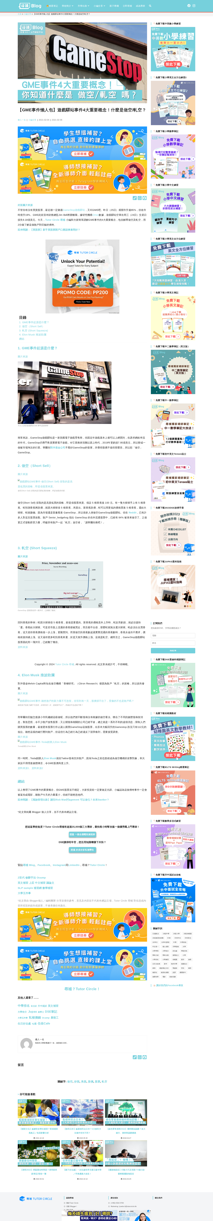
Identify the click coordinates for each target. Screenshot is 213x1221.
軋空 (104, 1081)
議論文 (50, 882)
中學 (174, 942)
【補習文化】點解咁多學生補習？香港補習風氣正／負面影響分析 (39, 1131)
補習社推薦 (165, 972)
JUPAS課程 (165, 942)
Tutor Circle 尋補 (55, 219)
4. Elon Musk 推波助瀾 (32, 334)
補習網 (37, 887)
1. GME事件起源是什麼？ (34, 322)
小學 (184, 955)
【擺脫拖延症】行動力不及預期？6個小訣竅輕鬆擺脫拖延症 (126, 1172)
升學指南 (176, 946)
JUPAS (154, 942)
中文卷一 (155, 946)
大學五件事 (24, 893)
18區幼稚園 (188, 934)
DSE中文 (178, 938)
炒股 (77, 1081)
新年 (165, 964)
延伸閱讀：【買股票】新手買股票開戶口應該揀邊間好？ (49, 229)
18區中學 (166, 934)
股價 (90, 1081)
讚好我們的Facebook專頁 (169, 985)
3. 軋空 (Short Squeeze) (33, 330)
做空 (70, 1081)
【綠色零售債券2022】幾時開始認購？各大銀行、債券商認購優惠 (126, 1131)
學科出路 (166, 955)
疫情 (154, 968)
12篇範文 (155, 934)
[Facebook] (144, 198)
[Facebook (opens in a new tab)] (189, 5)
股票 (97, 1081)
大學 (184, 946)
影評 (182, 959)
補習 (189, 968)
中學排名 (183, 942)
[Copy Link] (134, 198)
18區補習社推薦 (157, 938)
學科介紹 (155, 955)
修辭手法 (30, 877)
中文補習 (40, 882)
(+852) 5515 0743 (117, 1203)
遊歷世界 (155, 977)
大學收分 (166, 951)
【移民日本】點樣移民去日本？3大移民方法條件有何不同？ (82, 1131)
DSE (169, 938)
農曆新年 (183, 972)
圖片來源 (23, 356)
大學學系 (155, 951)
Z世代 (21, 877)
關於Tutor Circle (72, 1203)
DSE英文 (188, 938)
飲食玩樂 (173, 977)
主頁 (20, 14)
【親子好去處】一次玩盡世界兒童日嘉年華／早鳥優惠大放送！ (82, 1172)
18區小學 (176, 934)
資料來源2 (37, 768)
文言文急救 (156, 964)
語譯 (174, 972)
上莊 (31, 882)
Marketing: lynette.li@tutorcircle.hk (124, 1206)
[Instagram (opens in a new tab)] (194, 5)
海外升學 (174, 964)
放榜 (189, 959)
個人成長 (166, 946)
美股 (83, 1081)
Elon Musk (50, 758)
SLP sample (25, 887)
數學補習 (47, 887)
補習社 (154, 972)
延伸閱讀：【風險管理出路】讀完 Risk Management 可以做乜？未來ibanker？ (63, 799)
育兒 (182, 968)
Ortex (95, 215)
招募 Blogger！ (71, 1206)
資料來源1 (23, 768)
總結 (21, 338)
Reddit (132, 512)
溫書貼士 (184, 964)
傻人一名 (22, 120)
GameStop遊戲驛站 (74, 210)
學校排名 (184, 951)
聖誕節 (175, 968)
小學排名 (155, 959)
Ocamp (41, 877)
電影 (164, 977)
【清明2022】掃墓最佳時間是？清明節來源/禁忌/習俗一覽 (38, 1172)
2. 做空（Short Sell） (31, 326)
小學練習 (166, 959)
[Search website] (150, 6)
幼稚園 (175, 959)
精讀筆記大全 (164, 968)
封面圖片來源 (25, 205)
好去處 (175, 951)
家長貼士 (176, 955)
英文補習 (23, 882)
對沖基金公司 (57, 447)
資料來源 (23, 647)
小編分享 (27, 14)
